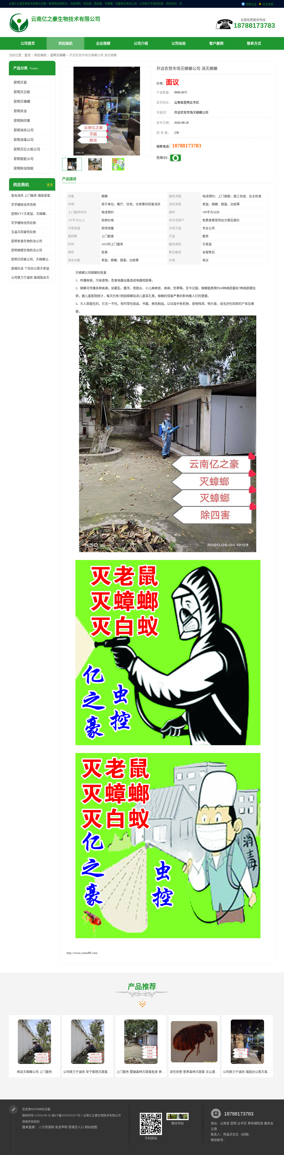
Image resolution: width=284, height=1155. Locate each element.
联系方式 (254, 43)
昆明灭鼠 (20, 82)
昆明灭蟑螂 (58, 55)
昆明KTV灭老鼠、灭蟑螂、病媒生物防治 (32, 213)
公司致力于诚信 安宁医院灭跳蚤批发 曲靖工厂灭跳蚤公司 (49, 1071)
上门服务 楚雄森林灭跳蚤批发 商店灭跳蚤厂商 (95, 1071)
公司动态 (179, 43)
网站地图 (91, 1127)
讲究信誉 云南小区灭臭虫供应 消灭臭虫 (250, 1071)
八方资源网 (46, 1127)
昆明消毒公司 (24, 139)
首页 (27, 55)
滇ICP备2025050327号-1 (67, 1115)
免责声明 (61, 1127)
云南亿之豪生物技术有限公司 (102, 1115)
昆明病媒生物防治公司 (26, 250)
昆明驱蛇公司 (24, 159)
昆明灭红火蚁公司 (27, 149)
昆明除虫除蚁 (24, 168)
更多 (50, 185)
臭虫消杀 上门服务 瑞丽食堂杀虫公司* (32, 195)
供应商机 (65, 43)
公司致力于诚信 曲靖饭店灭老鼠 (32, 277)
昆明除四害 (22, 120)
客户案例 (216, 43)
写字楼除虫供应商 (23, 223)
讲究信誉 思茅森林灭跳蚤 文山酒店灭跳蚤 (145, 1071)
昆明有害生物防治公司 (26, 241)
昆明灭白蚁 (22, 92)
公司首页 (28, 43)
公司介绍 (141, 43)
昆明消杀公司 (24, 130)
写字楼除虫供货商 (23, 204)
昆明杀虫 (20, 111)
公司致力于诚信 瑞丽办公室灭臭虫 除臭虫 (198, 1071)
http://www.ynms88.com (82, 953)
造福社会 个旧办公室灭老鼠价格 (32, 268)
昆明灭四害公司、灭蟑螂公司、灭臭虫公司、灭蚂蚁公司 (32, 259)
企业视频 (103, 43)
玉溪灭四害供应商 (23, 232)
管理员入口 (76, 1127)
